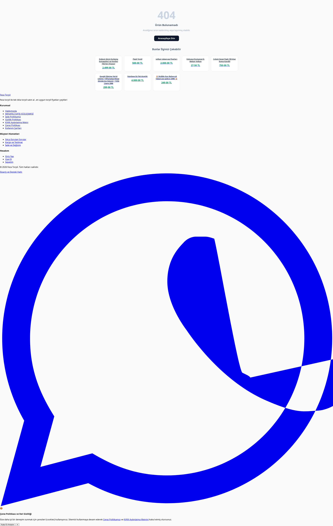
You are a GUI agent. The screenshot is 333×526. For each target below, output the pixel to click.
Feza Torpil (5, 94)
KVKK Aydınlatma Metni (16, 122)
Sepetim (9, 162)
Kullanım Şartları (13, 128)
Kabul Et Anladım (7, 525)
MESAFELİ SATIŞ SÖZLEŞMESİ (19, 113)
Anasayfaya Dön (166, 38)
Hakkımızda (11, 111)
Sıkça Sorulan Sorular (15, 139)
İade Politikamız (13, 116)
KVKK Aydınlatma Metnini (136, 519)
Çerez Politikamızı (112, 519)
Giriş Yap (9, 156)
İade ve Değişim (13, 145)
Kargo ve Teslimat (14, 142)
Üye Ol (8, 159)
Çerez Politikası (12, 125)
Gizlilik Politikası (13, 119)
